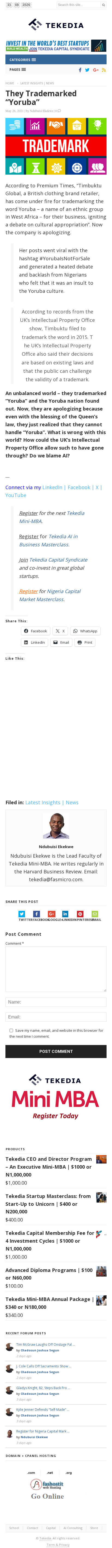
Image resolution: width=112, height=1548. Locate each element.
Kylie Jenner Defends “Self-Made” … (42, 1409)
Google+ (55, 920)
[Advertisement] (56, 737)
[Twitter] (86, 69)
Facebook (40, 920)
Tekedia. (45, 1538)
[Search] (104, 5)
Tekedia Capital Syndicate (57, 559)
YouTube (15, 495)
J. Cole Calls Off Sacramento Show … (43, 1366)
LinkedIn (69, 920)
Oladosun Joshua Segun (40, 1350)
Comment (14, 943)
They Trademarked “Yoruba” (41, 97)
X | (99, 487)
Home (9, 83)
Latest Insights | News (37, 83)
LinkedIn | (54, 487)
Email (96, 920)
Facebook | (81, 487)
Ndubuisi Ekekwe (41, 110)
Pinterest (84, 920)
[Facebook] (79, 69)
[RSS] (103, 69)
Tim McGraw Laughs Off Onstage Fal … (45, 1344)
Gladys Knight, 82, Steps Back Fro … (43, 1388)
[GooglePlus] (94, 69)
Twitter (25, 920)
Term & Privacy (58, 1545)
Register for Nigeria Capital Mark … (43, 1431)
